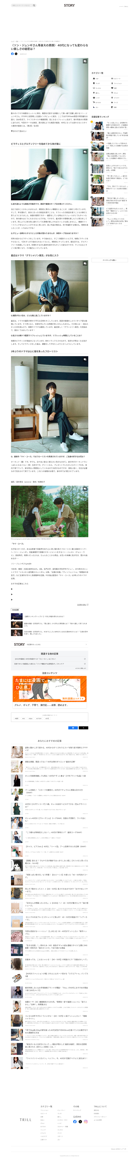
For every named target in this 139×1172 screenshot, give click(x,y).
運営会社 (96, 1114)
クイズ (59, 1136)
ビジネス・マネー (63, 1123)
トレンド (43, 1133)
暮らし (59, 1120)
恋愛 (17, 41)
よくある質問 (98, 1123)
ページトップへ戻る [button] (109, 260)
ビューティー (61, 1114)
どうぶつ (43, 1136)
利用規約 (96, 1117)
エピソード (44, 1117)
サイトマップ (77, 1114)
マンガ (59, 1117)
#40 (23, 722)
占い (59, 1143)
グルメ (42, 1127)
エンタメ (60, 1133)
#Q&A (30, 722)
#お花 (47, 722)
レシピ (59, 1127)
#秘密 (16, 722)
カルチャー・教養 (63, 1130)
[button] (34, 5)
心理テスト (44, 1143)
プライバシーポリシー (100, 1120)
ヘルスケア (44, 1140)
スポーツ (60, 1140)
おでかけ (43, 1130)
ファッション (44, 1114)
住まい (42, 1123)
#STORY (39, 722)
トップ (12, 41)
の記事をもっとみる (34, 644)
